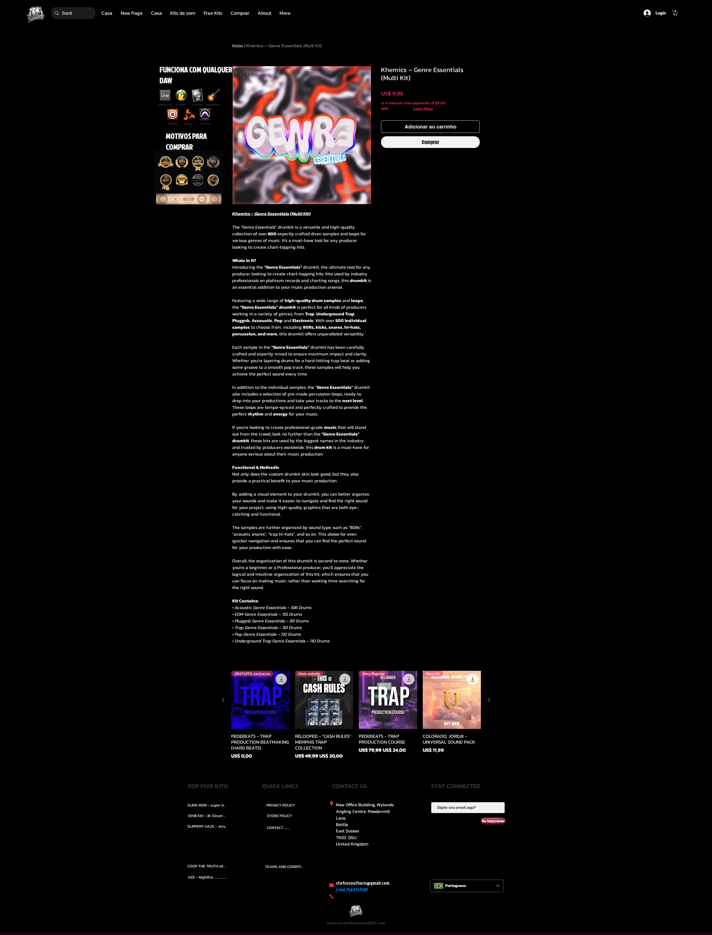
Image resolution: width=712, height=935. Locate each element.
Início (237, 45)
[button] (182, 13)
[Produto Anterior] (223, 699)
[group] (356, 715)
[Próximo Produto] (489, 699)
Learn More (423, 109)
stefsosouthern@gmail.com (362, 883)
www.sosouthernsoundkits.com (356, 923)
